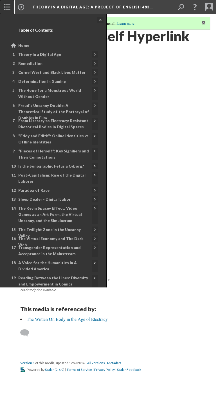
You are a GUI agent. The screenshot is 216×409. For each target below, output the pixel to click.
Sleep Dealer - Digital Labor (44, 199)
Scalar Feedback (129, 369)
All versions (96, 363)
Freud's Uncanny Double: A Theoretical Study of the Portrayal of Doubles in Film (53, 111)
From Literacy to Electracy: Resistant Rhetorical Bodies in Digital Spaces (53, 123)
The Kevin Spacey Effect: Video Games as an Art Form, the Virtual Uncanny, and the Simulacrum (50, 214)
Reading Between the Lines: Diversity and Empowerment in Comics (53, 281)
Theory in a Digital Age (39, 54)
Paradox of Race (34, 190)
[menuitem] (7, 7)
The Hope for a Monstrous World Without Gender (49, 93)
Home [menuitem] (23, 45)
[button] (195, 7)
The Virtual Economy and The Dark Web (51, 241)
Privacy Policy (104, 369)
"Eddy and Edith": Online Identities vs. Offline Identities (53, 139)
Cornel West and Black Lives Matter (52, 72)
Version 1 (27, 363)
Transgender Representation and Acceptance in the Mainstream (49, 250)
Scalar (49, 369)
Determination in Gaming (42, 81)
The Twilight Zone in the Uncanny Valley (49, 232)
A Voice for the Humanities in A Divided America (47, 266)
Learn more (125, 23)
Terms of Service (79, 369)
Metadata (114, 363)
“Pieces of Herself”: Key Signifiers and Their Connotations (53, 154)
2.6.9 (59, 369)
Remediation (30, 63)
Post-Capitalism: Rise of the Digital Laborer (52, 178)
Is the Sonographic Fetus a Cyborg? (51, 166)
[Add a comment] (27, 333)
